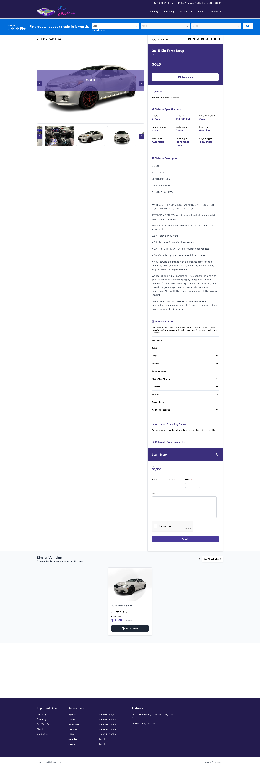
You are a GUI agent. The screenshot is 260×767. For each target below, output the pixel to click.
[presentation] (172, 526)
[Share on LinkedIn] (211, 40)
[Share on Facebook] (193, 40)
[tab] (76, 709)
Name (155, 480)
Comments (156, 493)
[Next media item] (141, 83)
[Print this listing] (215, 39)
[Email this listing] (189, 40)
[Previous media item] (39, 83)
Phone (188, 480)
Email (172, 480)
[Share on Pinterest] (206, 40)
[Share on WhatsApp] (202, 40)
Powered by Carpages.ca (212, 762)
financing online (179, 430)
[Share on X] (198, 40)
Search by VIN (98, 30)
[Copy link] (219, 39)
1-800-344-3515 (165, 3)
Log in (40, 762)
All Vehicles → (212, 559)
